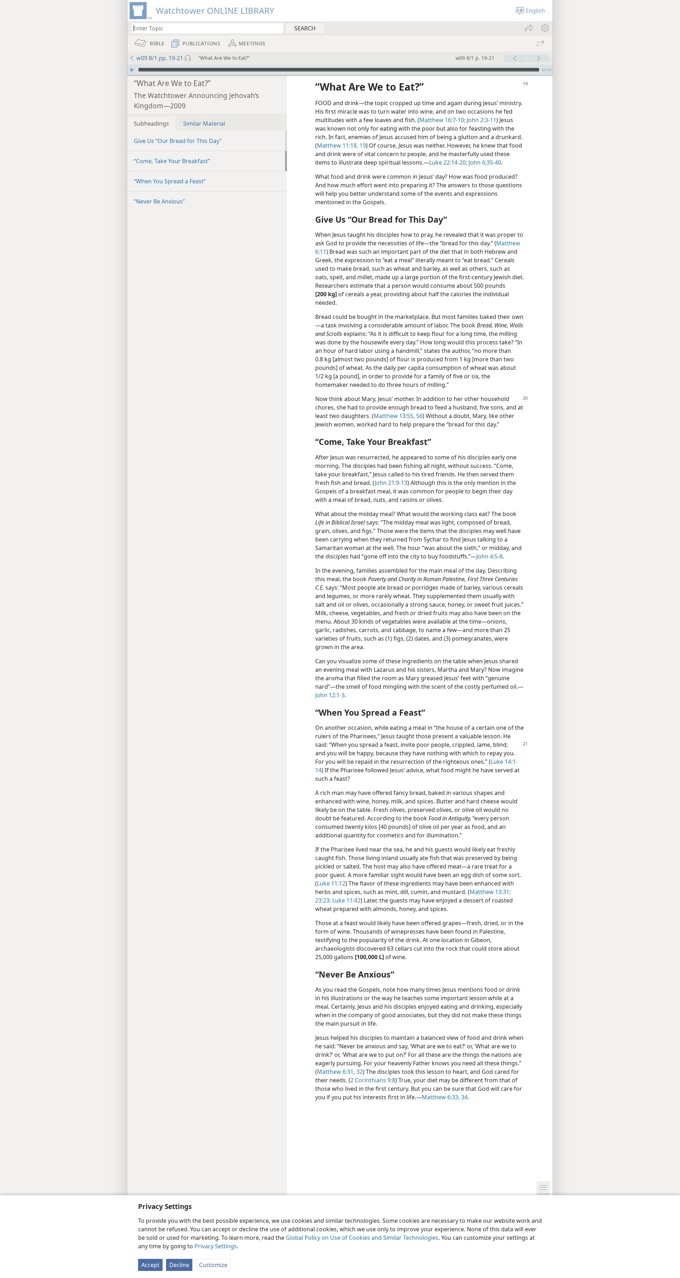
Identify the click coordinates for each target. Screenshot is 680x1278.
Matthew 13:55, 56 (398, 416)
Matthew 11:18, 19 (341, 145)
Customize (213, 1265)
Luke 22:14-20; (448, 162)
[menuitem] (544, 28)
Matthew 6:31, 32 (340, 1072)
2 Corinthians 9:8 (372, 1080)
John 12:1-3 (330, 695)
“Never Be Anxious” (159, 201)
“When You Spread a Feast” (170, 181)
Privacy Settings (215, 1246)
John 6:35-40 (484, 162)
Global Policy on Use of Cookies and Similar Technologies (362, 1238)
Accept (150, 1265)
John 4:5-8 (489, 556)
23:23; (323, 900)
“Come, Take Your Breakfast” (172, 161)
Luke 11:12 (331, 883)
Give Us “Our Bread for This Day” (178, 141)
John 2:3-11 (480, 120)
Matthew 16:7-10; (442, 120)
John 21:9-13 (391, 483)
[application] (340, 69)
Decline (179, 1265)
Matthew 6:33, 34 (445, 1097)
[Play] (132, 70)
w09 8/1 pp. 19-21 (159, 58)
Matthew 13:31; (490, 892)
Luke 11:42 (346, 900)
